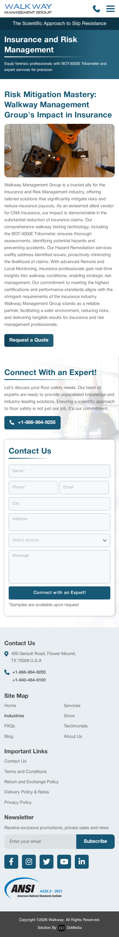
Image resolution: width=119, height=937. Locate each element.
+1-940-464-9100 (29, 680)
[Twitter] (46, 862)
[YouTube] (64, 862)
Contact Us (15, 761)
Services (72, 706)
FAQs (9, 726)
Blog (8, 737)
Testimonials (76, 726)
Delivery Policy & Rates (26, 792)
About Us (73, 737)
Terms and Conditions (25, 772)
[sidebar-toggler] (110, 9)
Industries (14, 716)
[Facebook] (11, 862)
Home (10, 706)
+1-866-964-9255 (29, 672)
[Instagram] (29, 862)
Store (69, 716)
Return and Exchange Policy (31, 782)
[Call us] (96, 9)
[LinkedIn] (82, 862)
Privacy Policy (18, 803)
